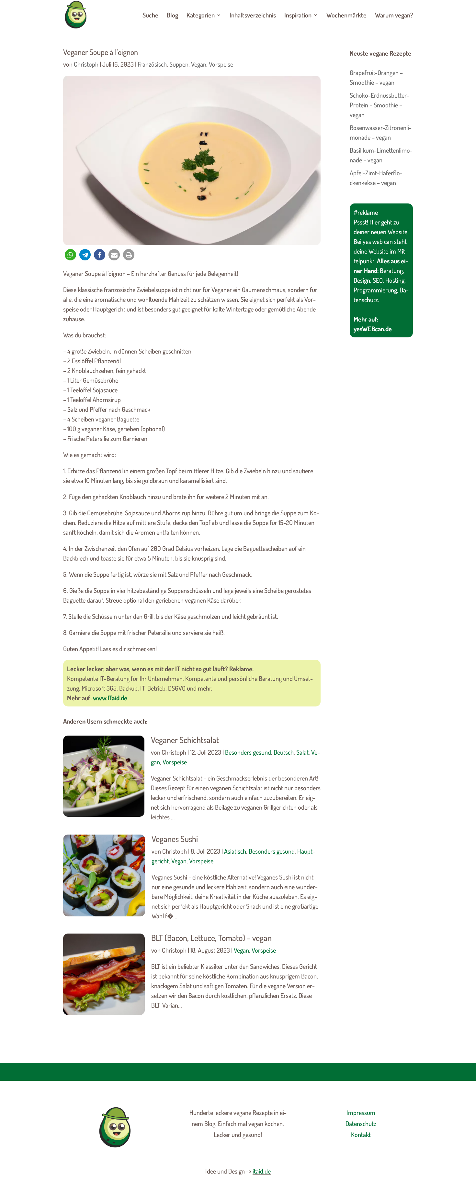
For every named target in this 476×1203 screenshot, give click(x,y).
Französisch (152, 64)
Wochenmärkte (346, 16)
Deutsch (284, 752)
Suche (150, 16)
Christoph (86, 64)
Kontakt (361, 1134)
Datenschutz (361, 1123)
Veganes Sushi (175, 838)
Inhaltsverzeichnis (253, 16)
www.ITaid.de (110, 698)
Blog (172, 16)
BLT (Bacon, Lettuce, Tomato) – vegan (211, 937)
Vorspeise (221, 64)
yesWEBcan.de (373, 328)
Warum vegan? (394, 16)
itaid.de (262, 1171)
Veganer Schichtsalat (185, 739)
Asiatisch (235, 851)
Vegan (198, 64)
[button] (70, 254)
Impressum (360, 1112)
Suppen (178, 64)
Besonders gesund (248, 752)
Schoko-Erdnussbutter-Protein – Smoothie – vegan (379, 105)
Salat (302, 752)
